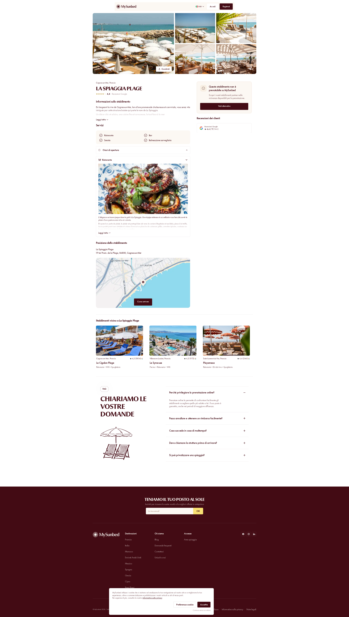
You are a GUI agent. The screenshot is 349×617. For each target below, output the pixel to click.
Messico (128, 563)
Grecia (128, 575)
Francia (112, 83)
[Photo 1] (115, 353)
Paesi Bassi (129, 587)
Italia (127, 545)
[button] (133, 43)
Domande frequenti (163, 545)
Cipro (127, 581)
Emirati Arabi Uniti (133, 557)
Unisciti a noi (160, 557)
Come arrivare (143, 301)
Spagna (128, 569)
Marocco (129, 551)
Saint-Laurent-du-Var (211, 358)
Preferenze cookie (184, 604)
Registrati (226, 6)
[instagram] (248, 534)
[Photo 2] (117, 353)
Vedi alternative (224, 106)
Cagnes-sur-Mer (102, 83)
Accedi (212, 6)
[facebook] (243, 534)
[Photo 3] (119, 353)
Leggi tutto (103, 232)
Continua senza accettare (201, 610)
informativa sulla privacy (152, 598)
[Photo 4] (121, 353)
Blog (157, 539)
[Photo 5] (123, 353)
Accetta (204, 604)
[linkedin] (254, 534)
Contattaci (159, 551)
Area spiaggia (190, 539)
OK (198, 511)
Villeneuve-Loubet (156, 358)
